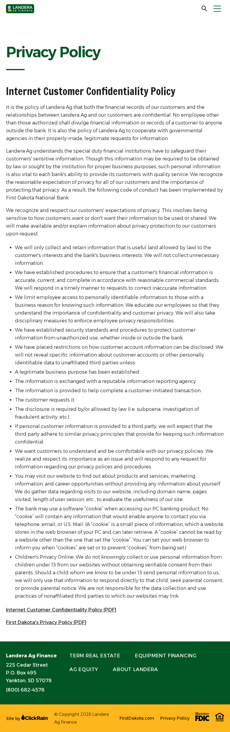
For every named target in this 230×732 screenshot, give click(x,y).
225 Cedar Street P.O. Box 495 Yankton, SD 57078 (29, 672)
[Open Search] (204, 8)
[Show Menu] (217, 9)
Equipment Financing (166, 656)
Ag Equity (83, 669)
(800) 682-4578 (25, 690)
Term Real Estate (94, 656)
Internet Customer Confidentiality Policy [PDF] (61, 610)
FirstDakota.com (136, 718)
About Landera (135, 669)
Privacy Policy (174, 718)
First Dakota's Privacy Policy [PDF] (46, 622)
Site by (13, 718)
